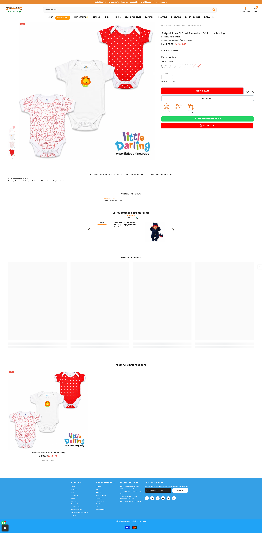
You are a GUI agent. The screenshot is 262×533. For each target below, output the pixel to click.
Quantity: (164, 72)
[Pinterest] (158, 497)
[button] (11, 122)
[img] (131, 214)
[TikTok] (163, 497)
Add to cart (202, 90)
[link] (247, 90)
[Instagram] (152, 497)
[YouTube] (168, 497)
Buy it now (208, 97)
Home (163, 24)
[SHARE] (252, 90)
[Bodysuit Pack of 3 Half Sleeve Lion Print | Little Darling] (48, 409)
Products (170, 24)
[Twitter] (174, 497)
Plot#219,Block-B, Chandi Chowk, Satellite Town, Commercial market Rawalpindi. (130, 497)
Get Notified (209, 125)
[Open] (5, 528)
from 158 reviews (129, 217)
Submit (180, 489)
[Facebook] (147, 497)
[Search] (129, 8)
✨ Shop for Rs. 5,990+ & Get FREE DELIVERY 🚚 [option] (131, 2)
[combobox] (127, 8)
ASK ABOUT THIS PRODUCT (209, 118)
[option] (87, 90)
